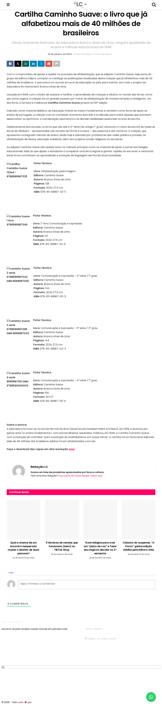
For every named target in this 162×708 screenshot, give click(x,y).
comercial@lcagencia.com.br (50, 653)
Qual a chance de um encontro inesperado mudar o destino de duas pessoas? (23, 548)
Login (10, 572)
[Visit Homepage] (81, 5)
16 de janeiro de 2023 (60, 54)
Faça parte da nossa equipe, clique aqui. (80, 475)
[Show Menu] (8, 5)
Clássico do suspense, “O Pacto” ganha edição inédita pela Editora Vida (138, 546)
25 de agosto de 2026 (23, 558)
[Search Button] (153, 5)
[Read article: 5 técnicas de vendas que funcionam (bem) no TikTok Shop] (62, 519)
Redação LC (39, 467)
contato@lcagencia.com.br (17, 653)
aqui (71, 449)
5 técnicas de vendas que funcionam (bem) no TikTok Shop (62, 546)
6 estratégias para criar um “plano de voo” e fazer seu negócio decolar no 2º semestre (100, 548)
